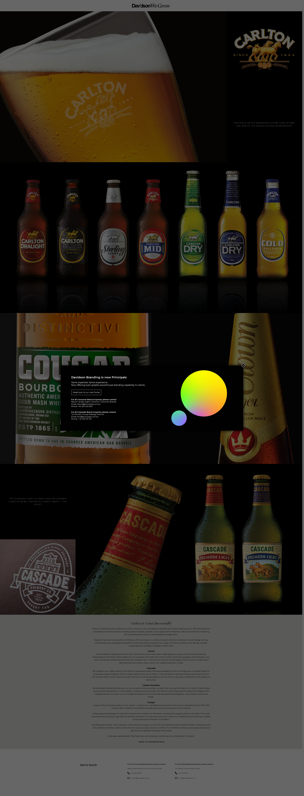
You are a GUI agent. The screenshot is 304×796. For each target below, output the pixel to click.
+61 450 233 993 (85, 406)
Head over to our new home (86, 392)
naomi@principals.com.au (88, 404)
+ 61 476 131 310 (85, 419)
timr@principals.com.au (87, 417)
